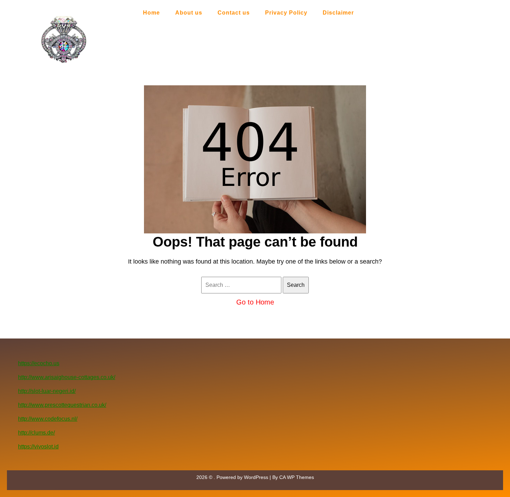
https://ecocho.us (38, 363)
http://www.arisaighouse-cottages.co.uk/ (66, 377)
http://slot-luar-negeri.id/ (47, 391)
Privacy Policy (286, 13)
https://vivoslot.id (38, 446)
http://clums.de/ (36, 433)
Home (151, 13)
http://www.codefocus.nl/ (47, 419)
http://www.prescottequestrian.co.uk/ (62, 405)
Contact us (234, 13)
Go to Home (255, 302)
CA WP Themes (296, 477)
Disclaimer (338, 13)
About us (188, 13)
